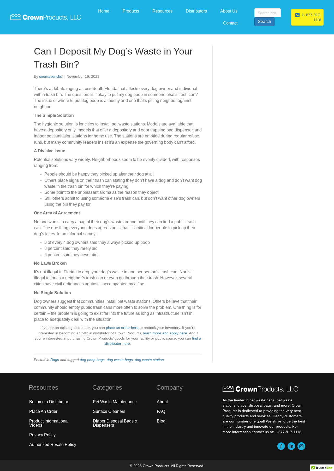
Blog (161, 421)
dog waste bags (120, 360)
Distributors (196, 11)
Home (103, 11)
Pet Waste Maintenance (115, 402)
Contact (230, 23)
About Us (228, 11)
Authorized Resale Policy (52, 444)
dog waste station (149, 360)
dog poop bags (92, 360)
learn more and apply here (165, 333)
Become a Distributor (48, 402)
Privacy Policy (42, 435)
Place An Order (43, 411)
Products (131, 11)
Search (264, 21)
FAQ (161, 411)
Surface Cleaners (109, 411)
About (162, 402)
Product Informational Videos (49, 423)
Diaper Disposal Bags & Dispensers (115, 423)
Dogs (54, 360)
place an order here (122, 327)
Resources (162, 11)
